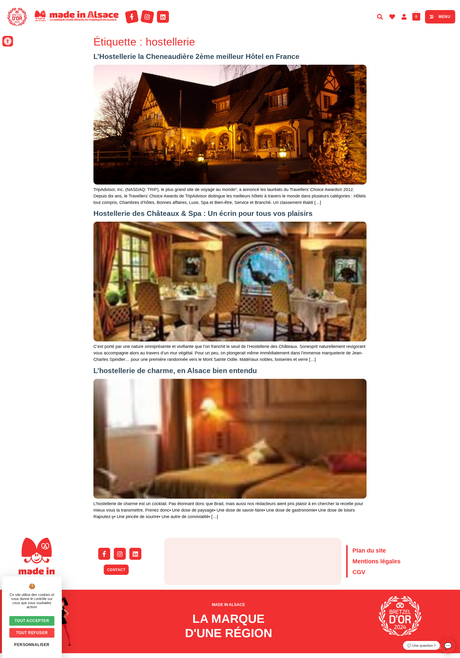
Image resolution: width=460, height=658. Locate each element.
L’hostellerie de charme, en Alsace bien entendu (175, 371)
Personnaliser (32, 645)
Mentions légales (376, 561)
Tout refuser (32, 633)
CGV (358, 572)
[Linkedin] (163, 17)
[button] (7, 41)
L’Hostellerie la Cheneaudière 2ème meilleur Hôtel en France (196, 56)
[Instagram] (147, 17)
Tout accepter (32, 621)
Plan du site (369, 550)
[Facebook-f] (132, 17)
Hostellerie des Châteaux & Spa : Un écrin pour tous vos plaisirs (203, 213)
